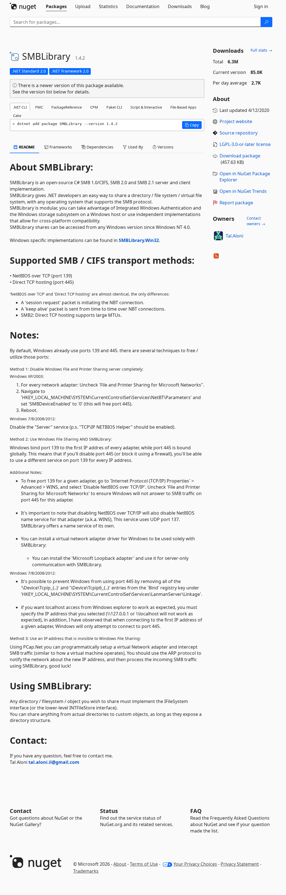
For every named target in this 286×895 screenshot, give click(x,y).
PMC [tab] (39, 107)
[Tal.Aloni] (218, 236)
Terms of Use (144, 864)
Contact (21, 811)
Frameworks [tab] (60, 147)
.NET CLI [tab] (20, 107)
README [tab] (26, 147)
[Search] (266, 22)
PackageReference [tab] (66, 107)
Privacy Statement (240, 864)
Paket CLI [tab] (114, 107)
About (119, 864)
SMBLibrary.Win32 (139, 240)
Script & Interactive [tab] (146, 107)
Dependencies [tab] (99, 147)
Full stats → (261, 50)
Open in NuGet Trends (243, 191)
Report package (236, 203)
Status (109, 811)
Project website (236, 121)
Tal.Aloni (234, 236)
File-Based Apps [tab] (183, 107)
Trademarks (86, 871)
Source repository (239, 133)
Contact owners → (256, 220)
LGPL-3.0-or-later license (245, 144)
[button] (192, 125)
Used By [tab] (135, 147)
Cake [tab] (17, 115)
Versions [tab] (164, 147)
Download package (240, 156)
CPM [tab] (94, 107)
